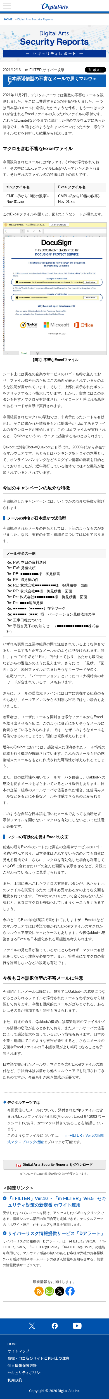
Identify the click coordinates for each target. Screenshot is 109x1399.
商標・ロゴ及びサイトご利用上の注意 (38, 1358)
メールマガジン (49, 1291)
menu (7, 5)
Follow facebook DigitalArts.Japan (70, 1291)
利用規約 (15, 1380)
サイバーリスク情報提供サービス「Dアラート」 (56, 1233)
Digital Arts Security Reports (35, 19)
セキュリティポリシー (26, 1372)
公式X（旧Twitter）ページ (32, 1325)
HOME (8, 19)
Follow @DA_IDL (59, 1291)
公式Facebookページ (54, 1325)
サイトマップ (18, 1351)
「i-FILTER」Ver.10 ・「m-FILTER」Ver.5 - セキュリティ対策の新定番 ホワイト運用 (57, 1201)
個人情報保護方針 (22, 1365)
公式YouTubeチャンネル (77, 1325)
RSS (39, 1291)
